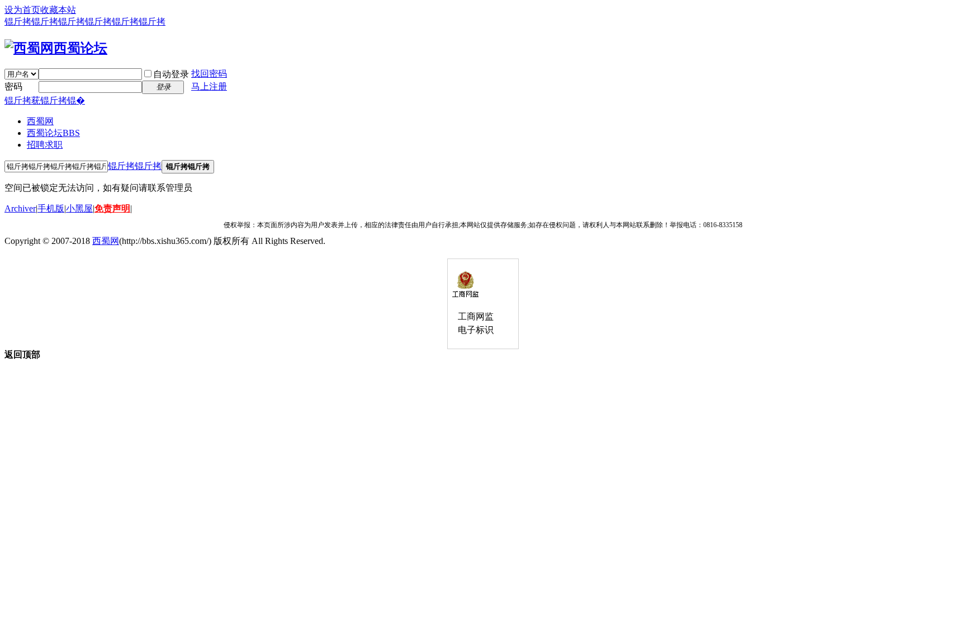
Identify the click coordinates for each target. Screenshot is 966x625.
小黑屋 (79, 208)
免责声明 (112, 208)
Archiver (20, 208)
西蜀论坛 (53, 133)
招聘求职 (45, 144)
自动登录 (171, 74)
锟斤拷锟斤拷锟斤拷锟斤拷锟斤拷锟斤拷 (84, 21)
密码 (13, 86)
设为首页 (22, 10)
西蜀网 (40, 121)
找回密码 (209, 73)
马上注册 (209, 86)
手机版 (50, 208)
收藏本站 (58, 10)
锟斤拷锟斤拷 (135, 166)
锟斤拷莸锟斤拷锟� (44, 100)
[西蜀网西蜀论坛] (55, 48)
